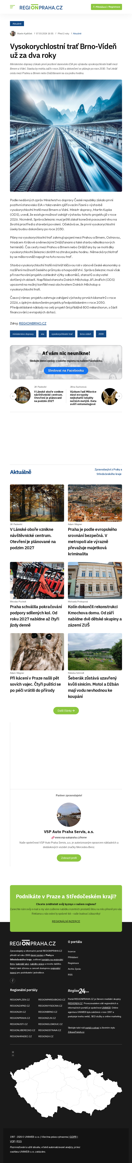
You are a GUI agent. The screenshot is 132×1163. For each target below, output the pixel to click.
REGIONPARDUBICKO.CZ (51, 999)
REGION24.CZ (45, 1036)
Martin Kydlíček (24, 33)
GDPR (73, 1136)
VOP (12, 1141)
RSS (70, 974)
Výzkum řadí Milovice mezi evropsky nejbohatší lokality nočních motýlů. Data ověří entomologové (83, 398)
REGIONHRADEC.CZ (21, 1036)
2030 (101, 334)
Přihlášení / (101, 7)
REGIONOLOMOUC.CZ (50, 1024)
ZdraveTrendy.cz (76, 1032)
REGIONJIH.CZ (18, 1012)
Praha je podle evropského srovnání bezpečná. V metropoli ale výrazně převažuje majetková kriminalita (92, 541)
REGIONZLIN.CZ (47, 1018)
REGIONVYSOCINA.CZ (50, 1005)
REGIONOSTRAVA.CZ (49, 1030)
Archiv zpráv (74, 969)
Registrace (114, 7)
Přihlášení (73, 957)
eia (42, 334)
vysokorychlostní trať (62, 334)
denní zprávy (37, 955)
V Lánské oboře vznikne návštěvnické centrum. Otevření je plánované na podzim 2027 (48, 396)
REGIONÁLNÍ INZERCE (66, 921)
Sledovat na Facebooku (66, 370)
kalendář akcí (22, 964)
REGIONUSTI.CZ (19, 1024)
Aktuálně (17, 23)
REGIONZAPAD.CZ (20, 1005)
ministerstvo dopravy (23, 334)
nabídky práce (37, 964)
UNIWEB (106, 1007)
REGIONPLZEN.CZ (20, 999)
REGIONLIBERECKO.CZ (22, 1030)
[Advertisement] (66, 437)
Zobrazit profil (69, 858)
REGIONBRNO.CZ (32, 323)
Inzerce (71, 951)
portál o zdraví (92, 1027)
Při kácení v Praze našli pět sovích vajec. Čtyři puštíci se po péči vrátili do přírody (35, 684)
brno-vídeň (85, 334)
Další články (65, 710)
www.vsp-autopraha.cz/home (71, 837)
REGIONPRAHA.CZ (20, 1018)
